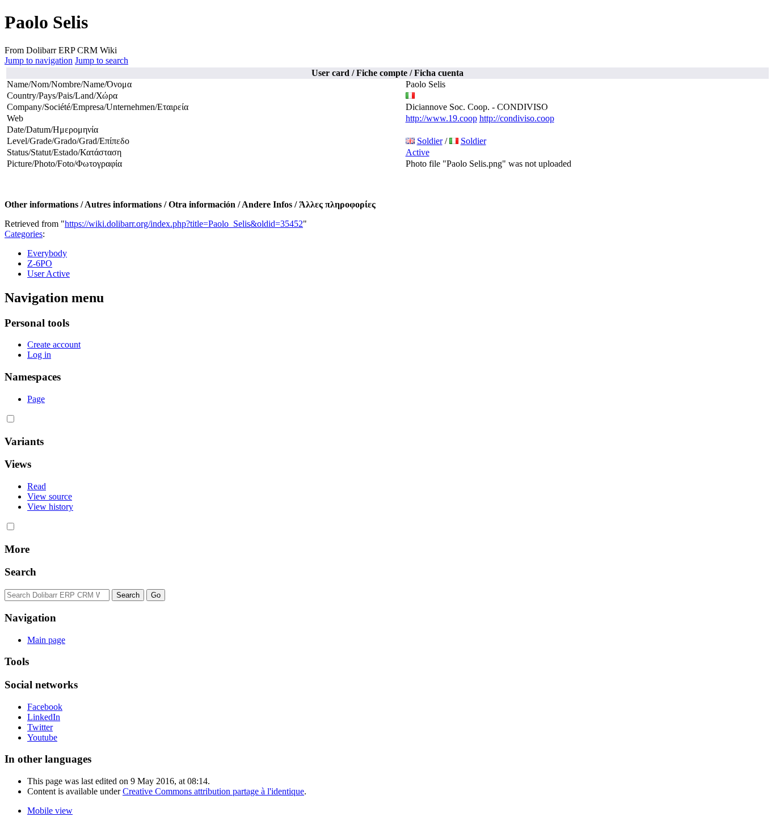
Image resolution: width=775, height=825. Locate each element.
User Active (48, 273)
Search (20, 572)
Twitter (40, 727)
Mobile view (50, 810)
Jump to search (101, 60)
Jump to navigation (39, 60)
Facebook (44, 707)
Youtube (42, 737)
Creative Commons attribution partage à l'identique (213, 791)
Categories (24, 234)
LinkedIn (43, 717)
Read (36, 486)
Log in (39, 354)
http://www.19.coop (441, 118)
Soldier (430, 141)
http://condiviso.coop (516, 118)
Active (417, 152)
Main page (46, 640)
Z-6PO (39, 263)
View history (50, 506)
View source (49, 496)
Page (36, 399)
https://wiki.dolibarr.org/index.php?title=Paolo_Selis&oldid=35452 (184, 224)
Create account (54, 344)
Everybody (47, 253)
